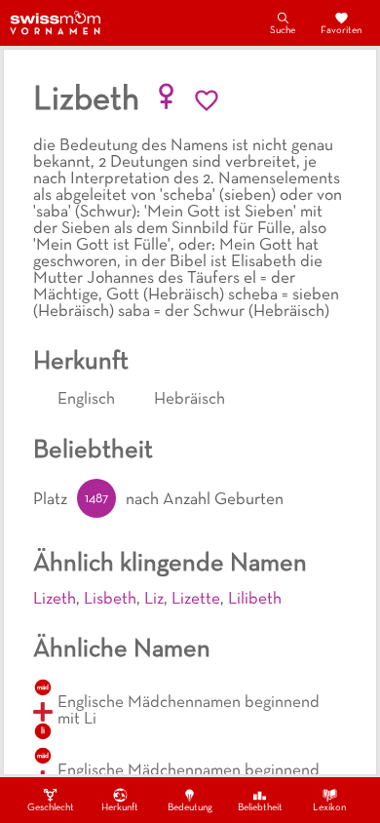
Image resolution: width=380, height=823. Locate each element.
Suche (282, 30)
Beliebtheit (260, 807)
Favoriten (341, 30)
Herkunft (119, 807)
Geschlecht (50, 807)
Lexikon (329, 807)
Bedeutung (190, 807)
